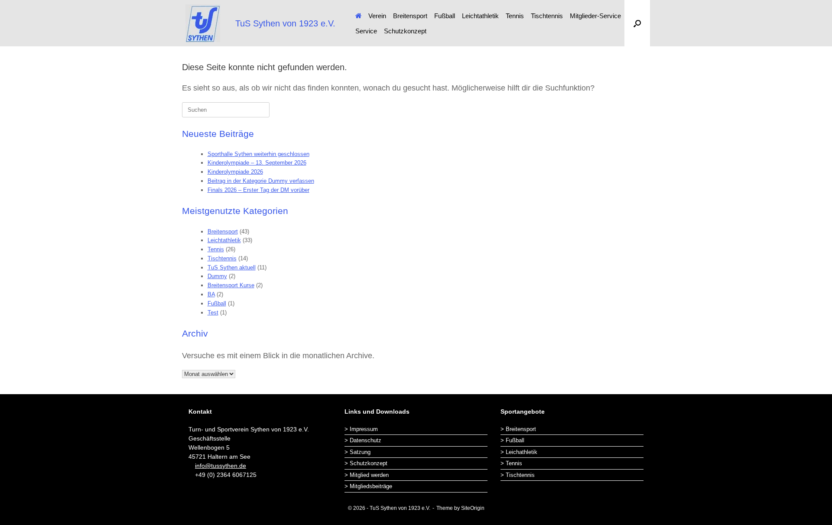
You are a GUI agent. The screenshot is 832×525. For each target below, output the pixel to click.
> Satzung (357, 452)
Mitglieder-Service (595, 15)
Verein (377, 15)
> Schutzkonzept (365, 463)
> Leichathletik (518, 452)
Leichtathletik (480, 15)
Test (213, 312)
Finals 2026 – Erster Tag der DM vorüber (258, 190)
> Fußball (512, 440)
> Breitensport (518, 429)
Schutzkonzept (405, 31)
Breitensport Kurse (231, 285)
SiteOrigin (472, 508)
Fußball (444, 15)
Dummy (217, 276)
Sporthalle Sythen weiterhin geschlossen (258, 154)
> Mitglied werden (366, 475)
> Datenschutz (362, 440)
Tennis (515, 15)
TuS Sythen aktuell (232, 267)
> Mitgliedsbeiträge (368, 486)
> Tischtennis (517, 475)
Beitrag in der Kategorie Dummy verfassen (261, 181)
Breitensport (410, 15)
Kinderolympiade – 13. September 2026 (257, 162)
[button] (637, 23)
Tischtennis (547, 15)
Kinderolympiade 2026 (235, 172)
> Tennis (511, 463)
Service (366, 31)
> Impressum (361, 429)
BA (211, 294)
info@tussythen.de (220, 465)
